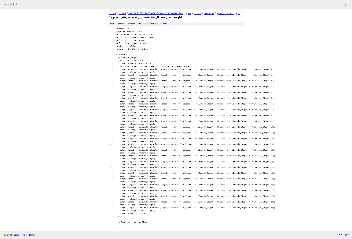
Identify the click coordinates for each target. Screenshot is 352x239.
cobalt (112, 13)
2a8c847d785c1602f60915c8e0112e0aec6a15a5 (155, 13)
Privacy (24, 235)
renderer (209, 13)
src (189, 13)
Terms (32, 235)
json (347, 235)
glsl (238, 13)
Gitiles (16, 235)
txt (340, 235)
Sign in (346, 4)
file (165, 24)
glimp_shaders (225, 13)
